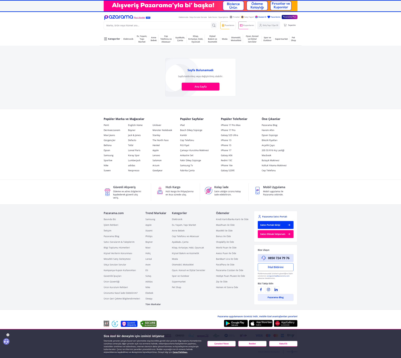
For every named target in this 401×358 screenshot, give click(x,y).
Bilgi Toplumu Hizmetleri (117, 247)
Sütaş (148, 275)
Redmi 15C (226, 160)
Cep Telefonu (187, 140)
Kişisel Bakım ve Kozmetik (185, 253)
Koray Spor (134, 155)
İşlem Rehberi (111, 224)
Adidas (149, 281)
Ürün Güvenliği (112, 281)
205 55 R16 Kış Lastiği (273, 150)
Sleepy (148, 298)
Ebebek (149, 292)
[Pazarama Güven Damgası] (115, 324)
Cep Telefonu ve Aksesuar (185, 236)
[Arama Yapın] (214, 25)
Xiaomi (149, 230)
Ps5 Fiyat (184, 145)
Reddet (252, 343)
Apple (156, 150)
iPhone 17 (226, 150)
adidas (131, 165)
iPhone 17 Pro (228, 130)
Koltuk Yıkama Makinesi (274, 165)
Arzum (156, 165)
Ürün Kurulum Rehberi (116, 287)
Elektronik (177, 219)
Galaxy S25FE (228, 170)
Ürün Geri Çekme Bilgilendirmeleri (122, 298)
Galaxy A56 (226, 155)
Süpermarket (179, 281)
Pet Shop (176, 287)
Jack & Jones (134, 135)
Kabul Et (283, 343)
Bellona (108, 145)
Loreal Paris (134, 150)
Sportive (108, 160)
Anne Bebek (178, 230)
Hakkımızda (183, 17)
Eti (146, 270)
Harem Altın (268, 130)
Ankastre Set (186, 155)
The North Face (161, 140)
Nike (106, 165)
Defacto (132, 140)
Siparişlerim (223, 17)
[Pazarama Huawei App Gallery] (285, 323)
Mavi (147, 247)
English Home (135, 125)
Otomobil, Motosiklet (183, 264)
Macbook (266, 155)
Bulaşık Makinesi (270, 160)
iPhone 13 (226, 140)
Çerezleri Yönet (221, 343)
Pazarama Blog (269, 125)
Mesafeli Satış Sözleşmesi (117, 258)
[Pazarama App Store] (261, 323)
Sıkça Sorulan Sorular (198, 17)
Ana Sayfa (201, 86)
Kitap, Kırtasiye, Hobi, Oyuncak (188, 247)
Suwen (107, 170)
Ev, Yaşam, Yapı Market (184, 224)
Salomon (157, 160)
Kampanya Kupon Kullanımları (120, 270)
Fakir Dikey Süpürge (190, 160)
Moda (175, 258)
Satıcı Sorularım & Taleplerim (119, 241)
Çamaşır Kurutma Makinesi (194, 150)
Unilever (157, 125)
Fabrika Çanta (187, 170)
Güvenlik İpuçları (112, 275)
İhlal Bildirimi (275, 267)
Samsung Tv (186, 165)
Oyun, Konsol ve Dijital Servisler (188, 270)
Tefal (130, 145)
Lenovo (156, 155)
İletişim (107, 230)
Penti (106, 125)
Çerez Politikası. (180, 352)
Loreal (148, 258)
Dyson (107, 150)
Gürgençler (109, 140)
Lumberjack (134, 160)
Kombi (183, 135)
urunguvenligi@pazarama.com (278, 276)
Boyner (132, 130)
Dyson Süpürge (270, 135)
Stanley (156, 135)
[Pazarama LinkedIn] (276, 289)
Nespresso (133, 170)
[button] (119, 17)
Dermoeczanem (112, 130)
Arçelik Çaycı (268, 145)
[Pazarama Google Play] (236, 323)
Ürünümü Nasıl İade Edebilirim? (121, 292)
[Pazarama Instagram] (268, 289)
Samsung (108, 155)
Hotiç (148, 253)
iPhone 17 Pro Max (230, 125)
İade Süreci (212, 17)
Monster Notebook (162, 130)
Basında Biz (110, 219)
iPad (182, 125)
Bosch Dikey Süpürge (191, 130)
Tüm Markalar (153, 304)
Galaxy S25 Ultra (229, 135)
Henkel (156, 145)
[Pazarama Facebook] (261, 289)
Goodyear (158, 170)
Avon (148, 264)
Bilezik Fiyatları (269, 140)
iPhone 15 (226, 145)
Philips (149, 236)
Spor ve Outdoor (180, 275)
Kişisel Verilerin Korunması (118, 253)
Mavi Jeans (109, 135)
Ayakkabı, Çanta (180, 241)
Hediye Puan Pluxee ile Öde (230, 275)
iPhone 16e (227, 165)
